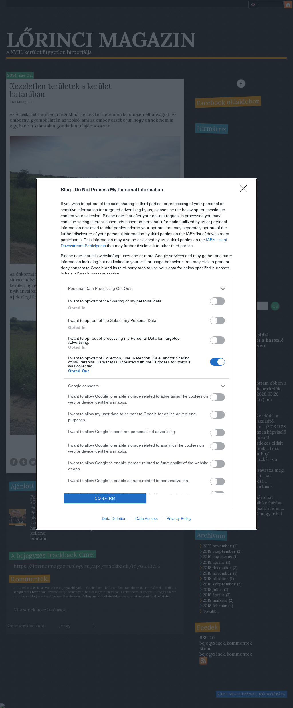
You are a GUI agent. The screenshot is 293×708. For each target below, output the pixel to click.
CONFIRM (105, 498)
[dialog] (146, 354)
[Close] (245, 190)
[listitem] (146, 289)
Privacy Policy (179, 518)
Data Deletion (114, 518)
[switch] (217, 301)
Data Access (146, 518)
